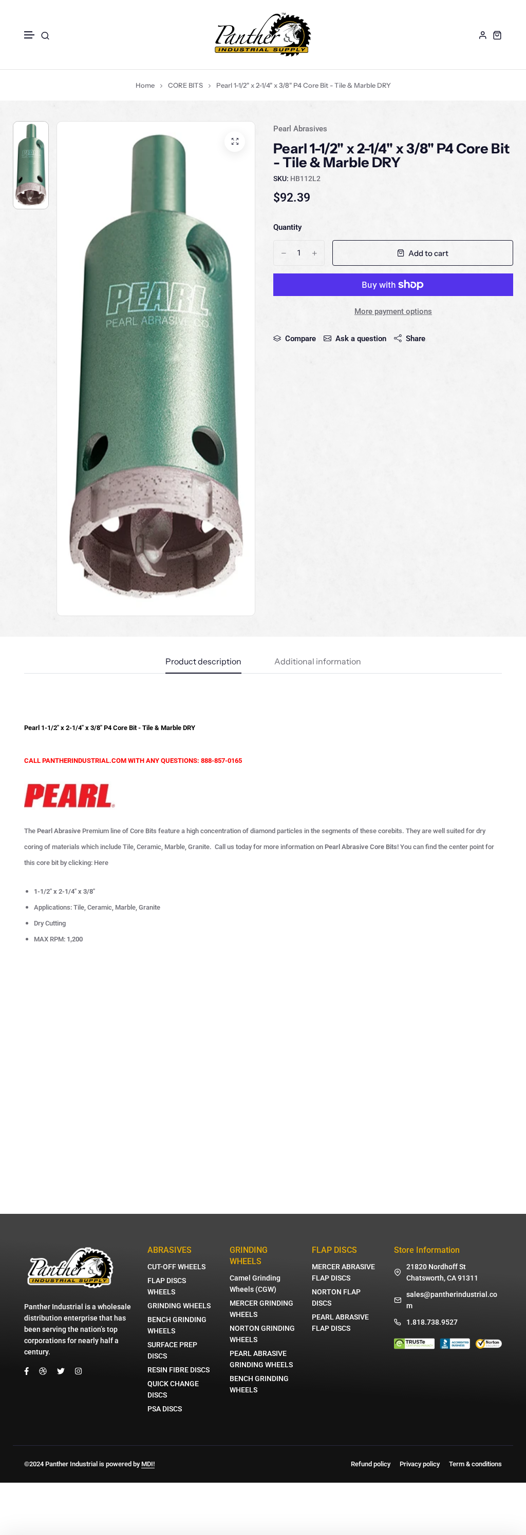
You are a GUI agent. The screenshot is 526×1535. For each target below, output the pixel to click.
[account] (482, 35)
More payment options (393, 311)
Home (145, 85)
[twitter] (61, 1370)
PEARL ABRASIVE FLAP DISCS (340, 1322)
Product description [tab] (203, 661)
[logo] (263, 34)
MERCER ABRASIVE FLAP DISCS (343, 1272)
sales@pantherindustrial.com (451, 1300)
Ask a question (360, 338)
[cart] (497, 35)
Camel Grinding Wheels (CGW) (255, 1283)
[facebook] (26, 1370)
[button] (29, 35)
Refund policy (370, 1464)
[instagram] (78, 1370)
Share (415, 338)
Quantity (287, 227)
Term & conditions (475, 1464)
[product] (234, 141)
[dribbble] (43, 1370)
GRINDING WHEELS (179, 1306)
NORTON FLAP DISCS (336, 1297)
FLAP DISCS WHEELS (166, 1286)
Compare (300, 338)
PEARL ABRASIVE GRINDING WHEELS (261, 1359)
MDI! (148, 1464)
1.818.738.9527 (432, 1322)
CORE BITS (185, 85)
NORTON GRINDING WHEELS (262, 1334)
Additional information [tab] (317, 661)
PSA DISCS (164, 1409)
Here (101, 863)
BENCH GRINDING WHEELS (176, 1325)
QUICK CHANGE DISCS (173, 1389)
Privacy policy (420, 1464)
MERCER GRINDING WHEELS (261, 1308)
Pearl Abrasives (300, 128)
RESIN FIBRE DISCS (178, 1370)
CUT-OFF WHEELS (176, 1267)
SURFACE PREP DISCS (172, 1350)
